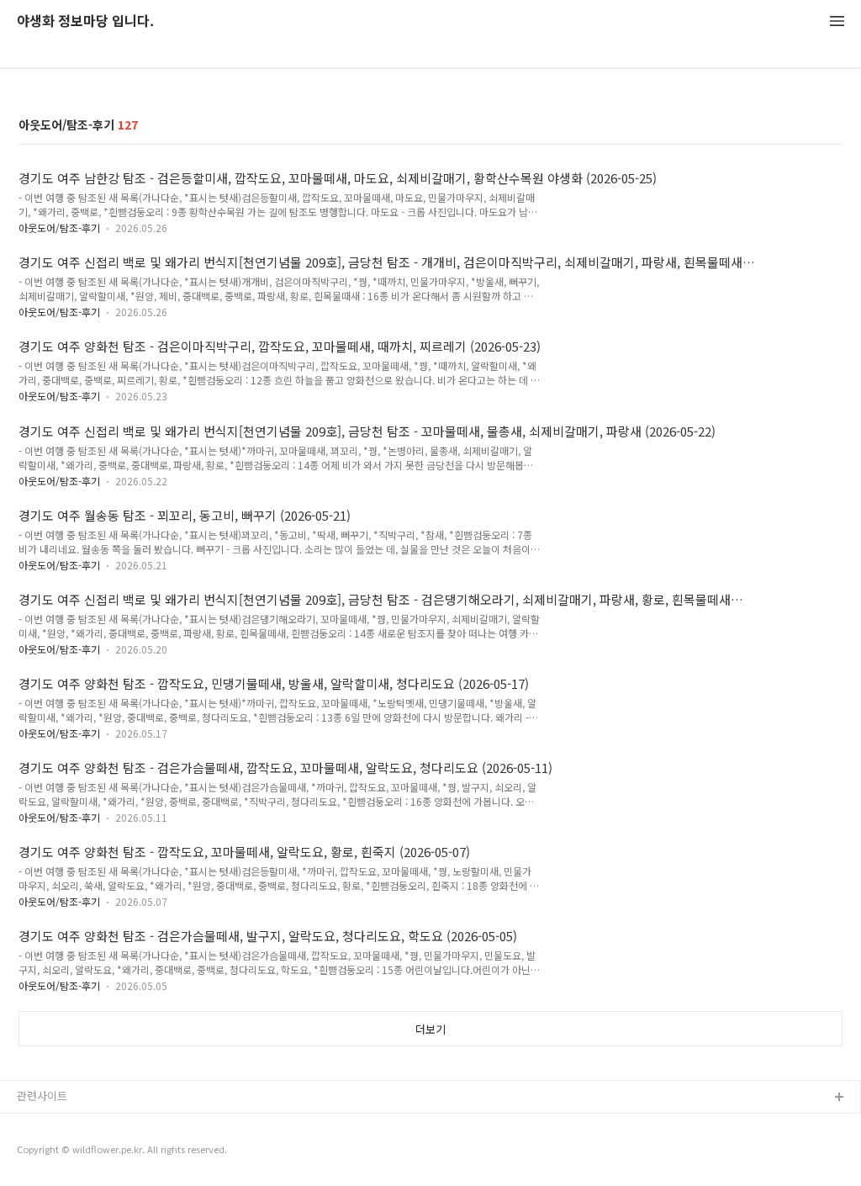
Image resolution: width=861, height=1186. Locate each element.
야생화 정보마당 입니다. (85, 21)
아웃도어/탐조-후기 (59, 227)
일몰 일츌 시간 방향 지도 (75, 1152)
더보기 (430, 1029)
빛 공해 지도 (46, 1125)
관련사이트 (42, 1096)
